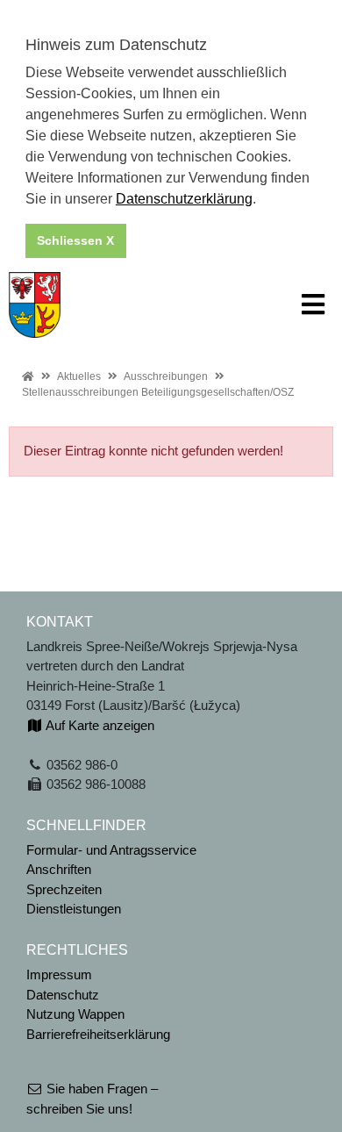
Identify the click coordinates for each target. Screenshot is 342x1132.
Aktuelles (79, 376)
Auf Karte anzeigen (98, 725)
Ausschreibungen (166, 376)
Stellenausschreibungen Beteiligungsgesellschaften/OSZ (158, 392)
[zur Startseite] (35, 303)
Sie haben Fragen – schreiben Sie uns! (92, 1098)
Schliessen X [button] (75, 240)
